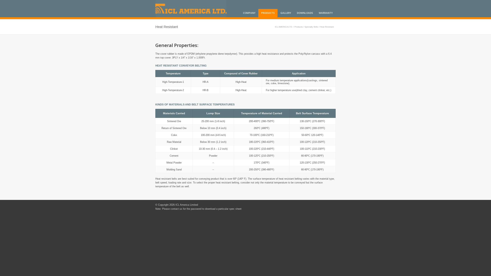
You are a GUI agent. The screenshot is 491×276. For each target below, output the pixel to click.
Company (249, 13)
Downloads (305, 13)
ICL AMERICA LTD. (284, 27)
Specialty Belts (311, 27)
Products (268, 13)
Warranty (326, 13)
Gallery (285, 13)
